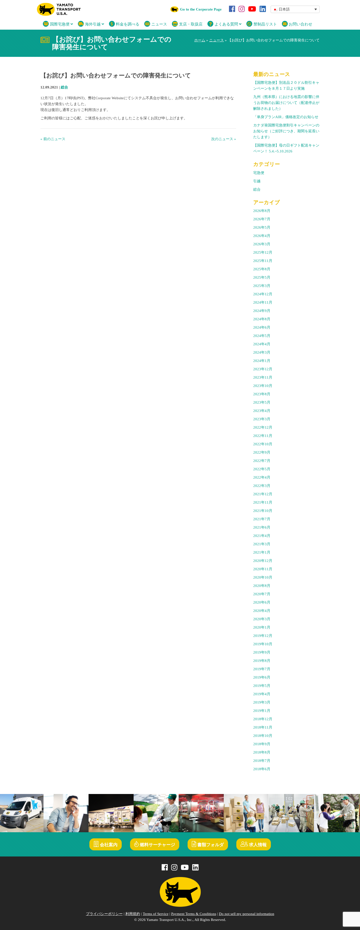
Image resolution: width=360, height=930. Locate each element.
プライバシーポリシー (104, 914)
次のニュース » (223, 139)
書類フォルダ (210, 844)
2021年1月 (261, 552)
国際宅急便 (60, 24)
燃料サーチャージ (157, 844)
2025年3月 (261, 286)
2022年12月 (262, 427)
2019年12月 (262, 636)
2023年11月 (262, 377)
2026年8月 (261, 211)
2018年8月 (261, 752)
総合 (64, 87)
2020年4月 (261, 611)
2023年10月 (262, 386)
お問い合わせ (300, 24)
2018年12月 (262, 719)
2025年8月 (261, 269)
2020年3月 (261, 619)
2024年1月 (261, 361)
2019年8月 (261, 661)
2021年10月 (262, 511)
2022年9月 (261, 452)
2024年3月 (261, 352)
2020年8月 (261, 586)
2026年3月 (261, 244)
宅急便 (258, 173)
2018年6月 (261, 769)
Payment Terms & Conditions (193, 914)
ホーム (199, 40)
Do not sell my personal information (246, 914)
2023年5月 (261, 402)
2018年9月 (261, 744)
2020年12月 (262, 561)
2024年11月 (262, 302)
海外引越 (93, 24)
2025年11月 (262, 261)
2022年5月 (261, 469)
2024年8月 (261, 319)
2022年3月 (261, 486)
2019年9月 (261, 652)
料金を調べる (127, 24)
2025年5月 (261, 277)
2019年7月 (261, 669)
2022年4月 (261, 477)
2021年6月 (261, 527)
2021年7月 (261, 519)
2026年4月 (261, 236)
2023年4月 (261, 411)
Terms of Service (155, 914)
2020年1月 (261, 627)
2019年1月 (261, 711)
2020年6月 (261, 602)
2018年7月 (261, 761)
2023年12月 (262, 369)
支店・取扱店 (190, 24)
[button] (295, 9)
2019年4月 (261, 694)
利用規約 (132, 914)
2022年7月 (261, 461)
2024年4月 (261, 344)
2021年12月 (262, 494)
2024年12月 (262, 294)
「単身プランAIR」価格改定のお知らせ (285, 117)
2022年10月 (262, 444)
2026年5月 (261, 227)
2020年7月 (261, 594)
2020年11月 (262, 569)
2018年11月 (262, 727)
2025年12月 (262, 252)
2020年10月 (262, 577)
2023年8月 (261, 394)
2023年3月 (261, 419)
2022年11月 (262, 436)
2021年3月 (261, 544)
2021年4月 (261, 536)
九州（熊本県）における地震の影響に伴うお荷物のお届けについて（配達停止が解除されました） (286, 103)
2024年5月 (261, 336)
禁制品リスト (264, 24)
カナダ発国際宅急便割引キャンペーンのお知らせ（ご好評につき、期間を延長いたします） (286, 131)
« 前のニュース (52, 139)
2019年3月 (261, 702)
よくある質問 (226, 24)
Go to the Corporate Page (201, 9)
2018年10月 (262, 736)
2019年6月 (261, 677)
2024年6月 (261, 327)
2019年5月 (261, 686)
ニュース (158, 24)
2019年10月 (262, 644)
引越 (257, 181)
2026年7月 (261, 219)
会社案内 (108, 844)
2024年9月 (261, 311)
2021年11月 (262, 502)
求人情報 (257, 844)
